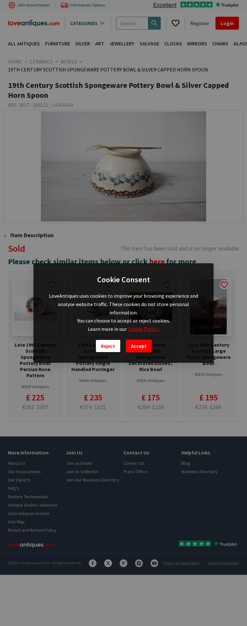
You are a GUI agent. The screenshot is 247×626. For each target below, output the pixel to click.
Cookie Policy (143, 329)
